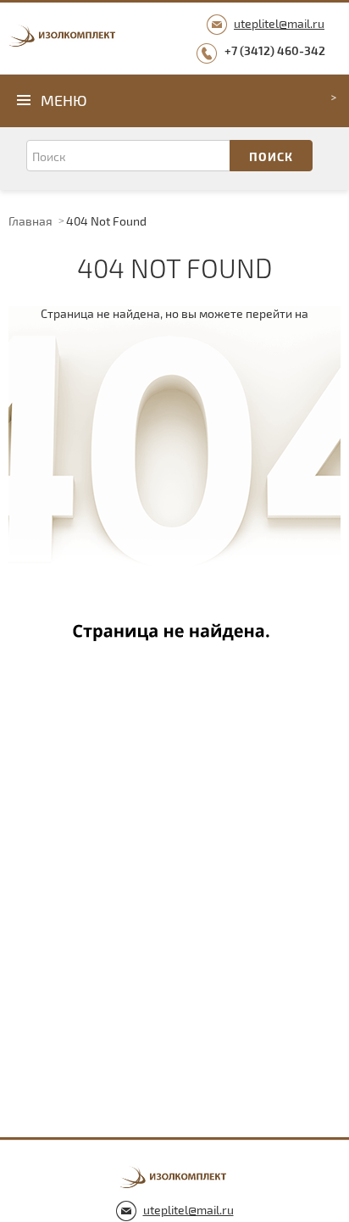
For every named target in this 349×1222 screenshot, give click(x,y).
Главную (174, 474)
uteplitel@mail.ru (279, 23)
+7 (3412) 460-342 (274, 50)
